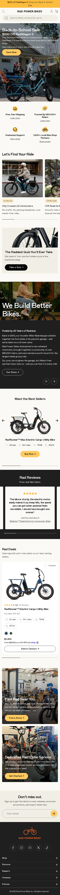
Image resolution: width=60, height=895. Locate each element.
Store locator (45, 141)
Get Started (15, 776)
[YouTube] (30, 848)
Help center (15, 139)
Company (6, 878)
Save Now (11, 52)
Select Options (29, 649)
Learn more (15, 118)
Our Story (11, 372)
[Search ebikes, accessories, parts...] (6, 18)
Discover (6, 864)
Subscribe (54, 813)
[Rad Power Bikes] (30, 11)
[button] (3, 11)
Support (6, 871)
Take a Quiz (15, 267)
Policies (6, 884)
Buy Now (29, 454)
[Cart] (56, 11)
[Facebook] (13, 848)
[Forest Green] (11, 633)
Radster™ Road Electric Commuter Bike (30, 521)
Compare (52, 565)
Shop (4, 858)
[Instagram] (21, 848)
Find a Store (15, 718)
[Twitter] (38, 848)
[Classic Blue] (6, 633)
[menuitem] (51, 11)
